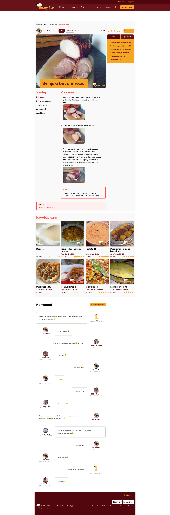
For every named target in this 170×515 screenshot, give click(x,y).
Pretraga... (116, 7)
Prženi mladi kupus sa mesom (72, 239)
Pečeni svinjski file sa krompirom (122, 239)
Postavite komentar (98, 304)
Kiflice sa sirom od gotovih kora (120, 42)
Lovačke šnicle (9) (122, 276)
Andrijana (45, 358)
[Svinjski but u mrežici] (82, 112)
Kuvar (61, 7)
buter (43, 207)
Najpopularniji (127, 36)
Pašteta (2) (97, 239)
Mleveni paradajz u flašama (119, 52)
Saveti (83, 7)
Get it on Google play (128, 502)
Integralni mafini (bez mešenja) (120, 49)
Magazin (94, 7)
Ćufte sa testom (115, 59)
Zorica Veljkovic (96, 345)
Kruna (96, 472)
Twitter (104, 506)
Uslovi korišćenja (61, 506)
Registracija (121, 1)
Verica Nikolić (45, 484)
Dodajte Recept (127, 7)
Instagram (121, 506)
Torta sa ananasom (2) (117, 56)
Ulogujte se (130, 1)
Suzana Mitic (45, 434)
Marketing (69, 506)
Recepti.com (46, 6)
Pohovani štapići (72, 276)
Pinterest (131, 506)
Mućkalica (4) (97, 276)
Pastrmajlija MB (48, 276)
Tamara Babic (45, 406)
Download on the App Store (117, 502)
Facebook (95, 506)
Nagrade (107, 7)
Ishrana (72, 7)
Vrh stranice (128, 495)
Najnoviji (114, 36)
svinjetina (52, 207)
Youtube (112, 506)
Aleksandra (51, 31)
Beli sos (48, 239)
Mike (96, 320)
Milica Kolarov (96, 394)
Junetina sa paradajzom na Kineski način (120, 46)
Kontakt (75, 506)
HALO (48, 509)
